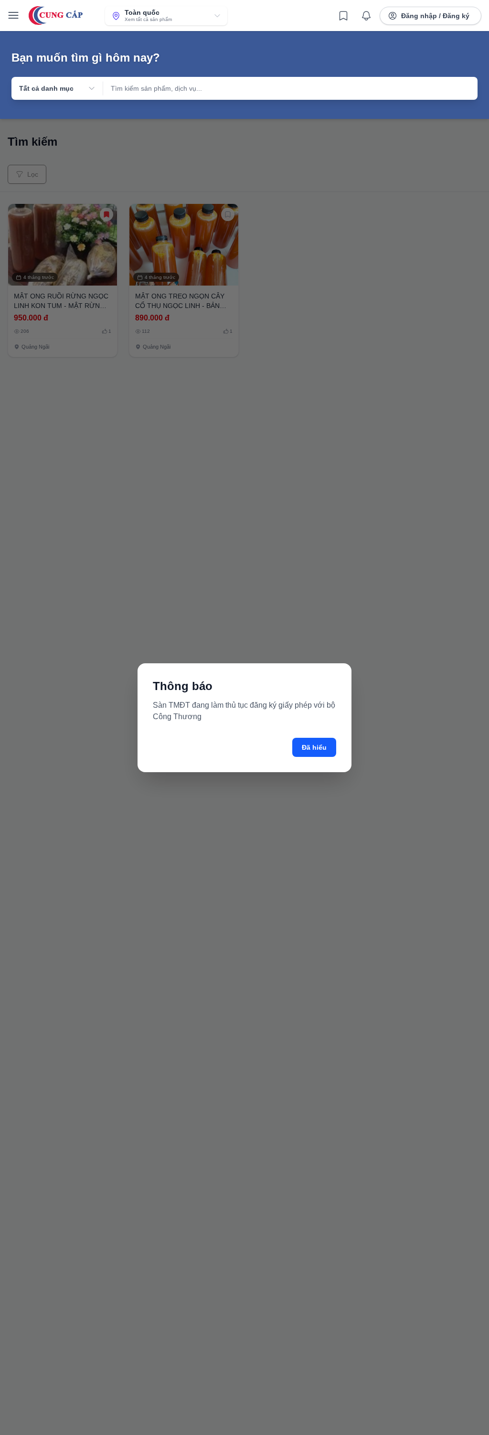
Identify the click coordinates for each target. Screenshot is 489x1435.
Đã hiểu (314, 747)
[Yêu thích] (343, 15)
